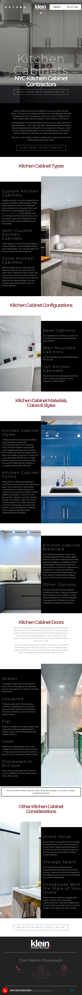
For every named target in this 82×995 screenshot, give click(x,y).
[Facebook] (5, 7)
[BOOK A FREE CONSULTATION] (5, 990)
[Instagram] (13, 7)
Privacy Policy (55, 991)
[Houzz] (24, 7)
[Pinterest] (17, 7)
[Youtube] (20, 7)
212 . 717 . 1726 (18, 972)
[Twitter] (9, 7)
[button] (41, 13)
